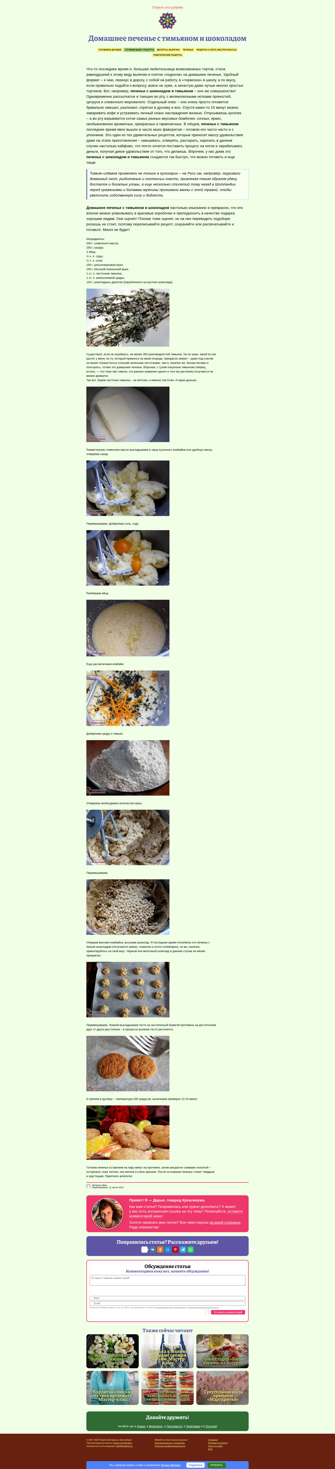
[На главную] (167, 28)
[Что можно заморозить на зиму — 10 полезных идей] (167, 1388)
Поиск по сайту (215, 1446)
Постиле (211, 1426)
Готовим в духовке (110, 50)
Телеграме (193, 1426)
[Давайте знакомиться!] (107, 1214)
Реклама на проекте (218, 1443)
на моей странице (225, 1222)
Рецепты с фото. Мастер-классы (217, 50)
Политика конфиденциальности (170, 1446)
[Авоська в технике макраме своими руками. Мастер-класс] (168, 1356)
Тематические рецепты (167, 55)
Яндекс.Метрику (170, 1465)
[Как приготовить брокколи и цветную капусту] (112, 1351)
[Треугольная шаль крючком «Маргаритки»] (222, 1388)
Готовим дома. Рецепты (139, 50)
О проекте (213, 1440)
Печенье (188, 50)
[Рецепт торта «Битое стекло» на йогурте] (222, 1351)
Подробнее (195, 1465)
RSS (210, 1449)
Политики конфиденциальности (203, 1307)
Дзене (141, 1426)
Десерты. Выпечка (168, 50)
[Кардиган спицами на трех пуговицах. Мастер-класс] (112, 1388)
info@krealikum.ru (124, 1446)
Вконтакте (156, 1426)
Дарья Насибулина (123, 1443)
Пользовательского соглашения (169, 1307)
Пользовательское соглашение (170, 1443)
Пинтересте (174, 1426)
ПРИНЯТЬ (216, 1465)
